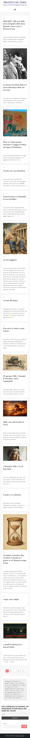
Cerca (5, 723)
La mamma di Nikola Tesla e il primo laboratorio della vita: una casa (15, 87)
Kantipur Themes (20, 736)
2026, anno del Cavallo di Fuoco (13, 423)
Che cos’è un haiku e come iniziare (13, 329)
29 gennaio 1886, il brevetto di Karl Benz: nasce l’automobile (14, 378)
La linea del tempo (10, 300)
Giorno (5, 641)
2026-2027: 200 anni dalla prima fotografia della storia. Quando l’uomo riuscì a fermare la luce (14, 25)
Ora (4, 18)
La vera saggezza (10, 259)
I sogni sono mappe (11, 599)
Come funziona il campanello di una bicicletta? (14, 197)
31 (19, 671)
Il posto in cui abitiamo (12, 494)
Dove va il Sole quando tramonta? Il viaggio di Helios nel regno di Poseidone (14, 144)
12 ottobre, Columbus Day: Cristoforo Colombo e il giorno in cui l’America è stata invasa (14, 559)
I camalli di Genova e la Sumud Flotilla (12, 645)
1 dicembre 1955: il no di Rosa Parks (13, 467)
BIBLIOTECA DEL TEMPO (15, 2)
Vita (4, 491)
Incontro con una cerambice (14, 170)
